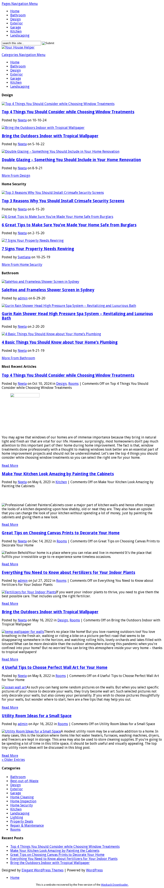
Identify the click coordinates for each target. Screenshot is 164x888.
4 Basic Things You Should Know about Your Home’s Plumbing (59, 342)
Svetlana (24, 257)
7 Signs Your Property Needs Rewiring (38, 249)
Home (14, 11)
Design (15, 19)
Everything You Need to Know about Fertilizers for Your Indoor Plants (68, 572)
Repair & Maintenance (27, 825)
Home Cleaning (22, 797)
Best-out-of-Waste (24, 781)
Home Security (21, 805)
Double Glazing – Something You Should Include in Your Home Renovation (71, 160)
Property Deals (21, 821)
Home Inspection (23, 801)
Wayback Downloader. (115, 884)
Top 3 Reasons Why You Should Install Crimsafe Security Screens (63, 201)
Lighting (16, 817)
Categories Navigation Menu (23, 55)
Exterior (16, 23)
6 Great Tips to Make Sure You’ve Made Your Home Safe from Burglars (69, 225)
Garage (15, 27)
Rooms (73, 384)
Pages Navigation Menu (20, 4)
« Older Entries (13, 760)
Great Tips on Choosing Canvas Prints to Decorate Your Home (61, 533)
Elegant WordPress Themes (42, 870)
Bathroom (18, 15)
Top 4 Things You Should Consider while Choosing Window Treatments (68, 112)
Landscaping (19, 35)
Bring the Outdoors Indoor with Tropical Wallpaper (50, 136)
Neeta (22, 120)
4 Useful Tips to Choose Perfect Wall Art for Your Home (54, 667)
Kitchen (16, 31)
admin (23, 298)
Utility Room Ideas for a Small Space (37, 716)
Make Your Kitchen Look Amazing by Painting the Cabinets (58, 474)
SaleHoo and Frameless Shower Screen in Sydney (48, 290)
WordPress (94, 870)
